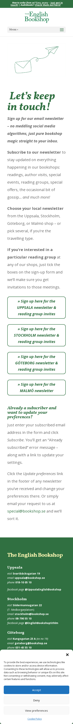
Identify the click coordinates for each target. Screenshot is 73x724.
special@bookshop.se (26, 511)
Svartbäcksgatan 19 (26, 573)
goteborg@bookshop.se (31, 643)
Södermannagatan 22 (27, 605)
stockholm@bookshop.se (32, 614)
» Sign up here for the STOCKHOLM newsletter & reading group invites (36, 335)
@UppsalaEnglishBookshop (43, 589)
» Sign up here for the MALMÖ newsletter (36, 387)
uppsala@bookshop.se (30, 578)
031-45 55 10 (23, 647)
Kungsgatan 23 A (24, 638)
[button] (67, 655)
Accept (36, 690)
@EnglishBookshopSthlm (41, 623)
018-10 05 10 (23, 582)
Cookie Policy (35, 718)
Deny (36, 700)
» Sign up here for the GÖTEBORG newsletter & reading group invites (36, 363)
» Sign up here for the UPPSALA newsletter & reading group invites (36, 307)
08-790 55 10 (23, 618)
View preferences (36, 710)
